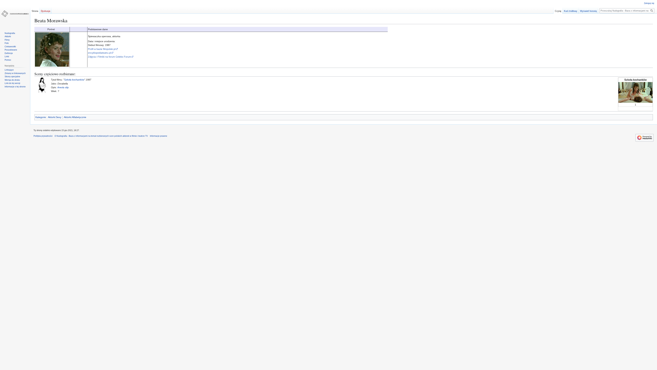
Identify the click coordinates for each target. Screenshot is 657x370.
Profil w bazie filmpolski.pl (101, 49)
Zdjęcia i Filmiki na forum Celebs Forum (109, 56)
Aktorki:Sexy (54, 117)
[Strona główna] (15, 13)
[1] (635, 92)
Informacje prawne (158, 136)
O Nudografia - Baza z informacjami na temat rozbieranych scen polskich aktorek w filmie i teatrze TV (101, 136)
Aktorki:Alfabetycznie (75, 117)
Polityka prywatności (43, 136)
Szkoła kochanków (74, 79)
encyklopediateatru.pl (99, 52)
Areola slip (63, 87)
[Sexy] (42, 85)
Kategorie (40, 117)
